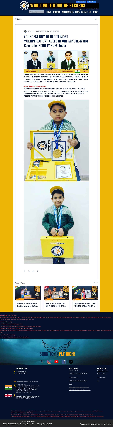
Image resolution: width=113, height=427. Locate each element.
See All (96, 282)
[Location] (14, 395)
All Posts (18, 19)
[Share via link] (37, 271)
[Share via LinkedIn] (33, 271)
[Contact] (14, 371)
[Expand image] (56, 140)
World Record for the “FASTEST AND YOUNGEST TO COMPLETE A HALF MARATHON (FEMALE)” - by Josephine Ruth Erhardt (56, 305)
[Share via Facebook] (25, 271)
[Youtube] (56, 362)
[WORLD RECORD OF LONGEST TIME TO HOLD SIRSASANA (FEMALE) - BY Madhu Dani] (85, 293)
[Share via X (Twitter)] (29, 271)
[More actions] (88, 31)
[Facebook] (64, 362)
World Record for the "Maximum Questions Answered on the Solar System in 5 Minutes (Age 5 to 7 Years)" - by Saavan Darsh (27, 305)
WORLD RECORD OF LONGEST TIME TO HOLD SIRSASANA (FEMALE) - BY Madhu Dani (85, 305)
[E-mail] (15, 381)
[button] (96, 19)
